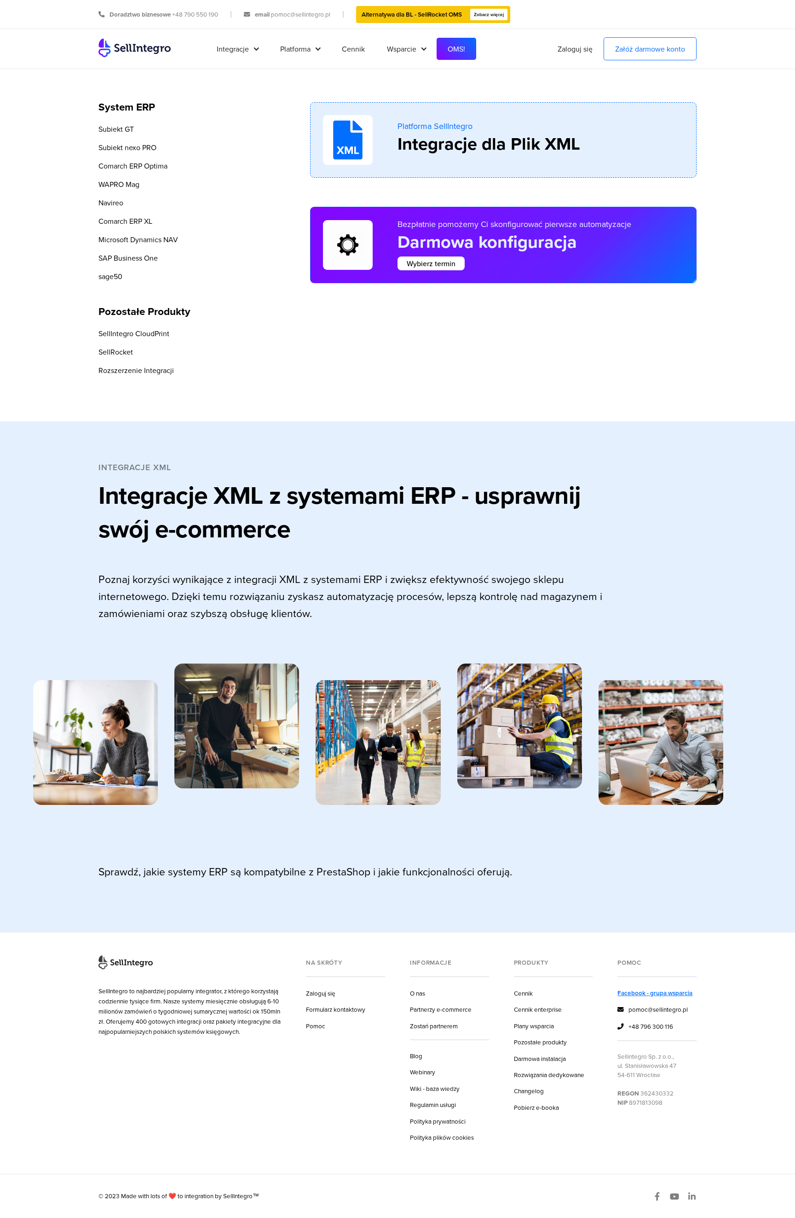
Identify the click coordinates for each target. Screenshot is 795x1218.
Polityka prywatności (438, 1121)
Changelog (529, 1090)
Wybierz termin (431, 263)
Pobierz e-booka (536, 1107)
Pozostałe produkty (540, 1041)
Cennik (353, 49)
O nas (417, 993)
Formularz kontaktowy (335, 1009)
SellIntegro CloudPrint (133, 333)
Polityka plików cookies (442, 1137)
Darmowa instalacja (540, 1058)
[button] (237, 49)
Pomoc (315, 1025)
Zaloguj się (575, 49)
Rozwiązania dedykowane (549, 1074)
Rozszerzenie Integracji (136, 370)
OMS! (456, 49)
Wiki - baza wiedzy (435, 1088)
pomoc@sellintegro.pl (652, 1009)
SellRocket (115, 351)
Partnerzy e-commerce (441, 1009)
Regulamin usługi (433, 1104)
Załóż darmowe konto (650, 49)
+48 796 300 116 (645, 1026)
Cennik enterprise (538, 1009)
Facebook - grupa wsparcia (654, 992)
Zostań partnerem (434, 1025)
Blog (416, 1055)
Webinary (422, 1071)
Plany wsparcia (534, 1025)
